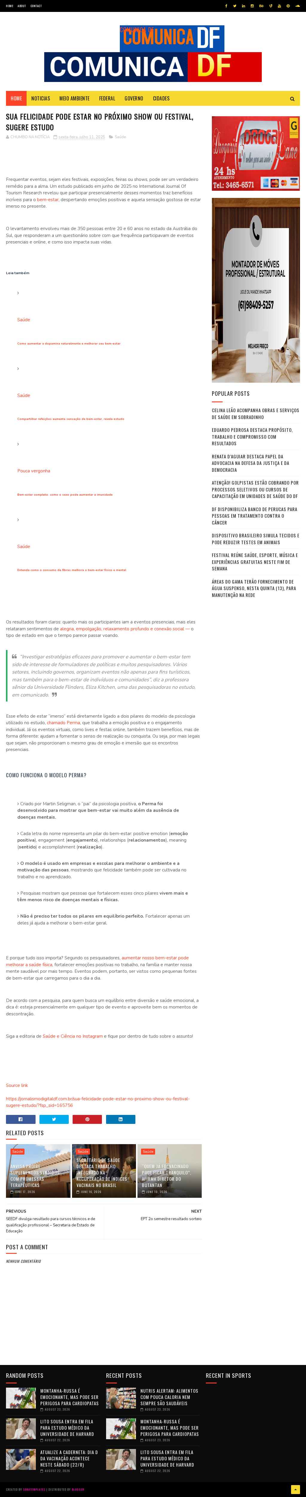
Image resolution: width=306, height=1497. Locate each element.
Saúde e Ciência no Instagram (72, 1036)
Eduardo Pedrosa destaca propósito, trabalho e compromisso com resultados (252, 436)
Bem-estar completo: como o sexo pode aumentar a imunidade (65, 495)
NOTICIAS (40, 98)
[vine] (270, 6)
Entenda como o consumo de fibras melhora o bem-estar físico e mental (71, 570)
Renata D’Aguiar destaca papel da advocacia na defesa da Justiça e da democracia (250, 463)
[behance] (261, 6)
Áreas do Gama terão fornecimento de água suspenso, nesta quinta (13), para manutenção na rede (254, 588)
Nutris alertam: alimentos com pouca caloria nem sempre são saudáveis (169, 1396)
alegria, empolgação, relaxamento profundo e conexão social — (124, 629)
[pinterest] (288, 6)
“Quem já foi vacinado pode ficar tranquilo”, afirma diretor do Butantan (166, 1175)
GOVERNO (134, 98)
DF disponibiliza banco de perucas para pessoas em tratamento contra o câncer (254, 516)
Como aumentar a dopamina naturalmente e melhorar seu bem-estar (68, 344)
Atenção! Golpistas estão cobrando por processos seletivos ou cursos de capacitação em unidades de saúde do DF (255, 489)
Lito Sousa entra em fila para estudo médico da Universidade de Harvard (67, 1427)
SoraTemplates (34, 1489)
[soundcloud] (297, 6)
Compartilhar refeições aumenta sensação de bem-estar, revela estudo (70, 419)
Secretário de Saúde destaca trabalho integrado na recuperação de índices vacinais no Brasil (101, 1172)
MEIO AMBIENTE (74, 98)
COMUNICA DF (137, 29)
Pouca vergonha (33, 471)
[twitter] (234, 6)
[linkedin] (243, 6)
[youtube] (279, 6)
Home (9, 6)
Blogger (78, 1489)
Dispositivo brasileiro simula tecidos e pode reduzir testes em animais (255, 538)
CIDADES (161, 98)
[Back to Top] (295, 1489)
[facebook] (226, 6)
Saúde (120, 137)
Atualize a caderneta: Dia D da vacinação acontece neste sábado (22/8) (69, 1458)
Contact (36, 6)
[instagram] (252, 6)
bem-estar (48, 200)
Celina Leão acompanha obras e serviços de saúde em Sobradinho (255, 413)
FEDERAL (107, 98)
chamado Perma (63, 723)
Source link (17, 1085)
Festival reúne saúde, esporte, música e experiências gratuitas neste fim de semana (255, 562)
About (22, 6)
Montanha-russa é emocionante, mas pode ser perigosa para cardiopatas (69, 1396)
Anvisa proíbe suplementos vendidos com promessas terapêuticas (35, 1175)
